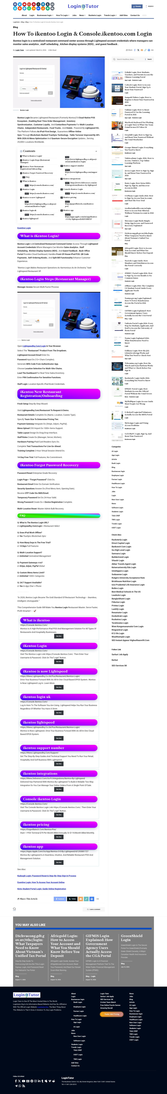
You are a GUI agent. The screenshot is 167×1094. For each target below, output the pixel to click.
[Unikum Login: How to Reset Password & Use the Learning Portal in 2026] (117, 113)
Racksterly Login (119, 539)
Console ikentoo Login (73, 189)
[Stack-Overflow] (43, 8)
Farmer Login (117, 479)
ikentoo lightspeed (30, 219)
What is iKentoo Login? (32, 156)
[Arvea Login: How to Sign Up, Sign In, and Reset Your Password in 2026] (117, 174)
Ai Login (115, 451)
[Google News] (28, 1081)
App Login (128, 80)
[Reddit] (20, 8)
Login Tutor (19, 50)
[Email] (141, 50)
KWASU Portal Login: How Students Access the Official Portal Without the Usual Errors (138, 391)
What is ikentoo (29, 181)
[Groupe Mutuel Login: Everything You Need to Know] (117, 150)
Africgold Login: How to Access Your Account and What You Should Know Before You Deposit (139, 250)
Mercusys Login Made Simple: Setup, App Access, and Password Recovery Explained (139, 223)
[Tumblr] (48, 4)
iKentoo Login (28, 189)
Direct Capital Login (121, 543)
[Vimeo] (15, 8)
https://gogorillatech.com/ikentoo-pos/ (79, 205)
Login (126, 93)
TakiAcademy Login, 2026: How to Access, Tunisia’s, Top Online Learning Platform (139, 160)
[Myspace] (46, 1081)
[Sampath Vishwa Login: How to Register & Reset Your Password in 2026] (117, 100)
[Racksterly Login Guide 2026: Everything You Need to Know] (117, 381)
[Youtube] (24, 4)
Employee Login (118, 475)
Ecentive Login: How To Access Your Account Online (41, 882)
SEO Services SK (119, 665)
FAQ (27, 177)
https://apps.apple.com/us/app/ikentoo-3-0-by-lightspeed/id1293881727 (81, 218)
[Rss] (24, 1086)
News (126, 397)
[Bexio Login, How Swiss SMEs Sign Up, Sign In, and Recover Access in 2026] (117, 186)
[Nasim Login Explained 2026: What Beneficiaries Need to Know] (117, 341)
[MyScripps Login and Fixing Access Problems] (117, 426)
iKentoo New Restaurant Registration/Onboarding (32, 168)
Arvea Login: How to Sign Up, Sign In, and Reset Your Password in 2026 (139, 173)
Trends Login (117, 524)
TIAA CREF (116, 516)
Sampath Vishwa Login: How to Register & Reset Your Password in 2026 (139, 99)
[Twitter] (20, 4)
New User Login (118, 500)
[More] (152, 50)
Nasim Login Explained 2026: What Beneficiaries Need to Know (137, 340)
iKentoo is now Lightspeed (33, 198)
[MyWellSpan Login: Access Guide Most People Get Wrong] (117, 404)
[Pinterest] (34, 4)
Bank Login (116, 463)
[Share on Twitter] (138, 50)
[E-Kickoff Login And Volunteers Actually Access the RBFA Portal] (117, 415)
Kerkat (115, 660)
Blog (15, 27)
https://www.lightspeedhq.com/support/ (81, 173)
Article (114, 459)
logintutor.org (42, 1007)
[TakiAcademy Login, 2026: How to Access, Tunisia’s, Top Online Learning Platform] (117, 161)
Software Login (117, 508)
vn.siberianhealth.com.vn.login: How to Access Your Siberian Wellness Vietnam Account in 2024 (139, 210)
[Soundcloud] (34, 8)
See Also (58, 636)
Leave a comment (95, 909)
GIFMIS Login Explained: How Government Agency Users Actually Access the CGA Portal (138, 313)
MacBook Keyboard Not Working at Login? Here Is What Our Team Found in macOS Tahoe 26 (139, 124)
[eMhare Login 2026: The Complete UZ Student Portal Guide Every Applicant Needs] (117, 289)
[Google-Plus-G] (29, 4)
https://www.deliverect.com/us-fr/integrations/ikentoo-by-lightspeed (81, 184)
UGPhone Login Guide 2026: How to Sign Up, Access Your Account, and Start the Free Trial (139, 198)
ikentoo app (68, 210)
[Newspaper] (52, 4)
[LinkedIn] (39, 1081)
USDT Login (116, 528)
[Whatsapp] (29, 8)
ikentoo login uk (29, 210)
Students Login (137, 80)
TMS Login (116, 520)
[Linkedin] (43, 4)
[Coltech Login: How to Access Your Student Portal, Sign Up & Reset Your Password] (117, 88)
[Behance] (38, 8)
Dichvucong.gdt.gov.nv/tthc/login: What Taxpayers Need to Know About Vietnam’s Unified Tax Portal (30, 946)
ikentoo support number (74, 166)
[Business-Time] (52, 8)
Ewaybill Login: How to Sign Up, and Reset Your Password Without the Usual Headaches (139, 137)
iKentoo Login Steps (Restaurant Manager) (35, 161)
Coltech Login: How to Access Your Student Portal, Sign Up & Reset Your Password (138, 87)
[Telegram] (24, 8)
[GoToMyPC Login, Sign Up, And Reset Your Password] (117, 437)
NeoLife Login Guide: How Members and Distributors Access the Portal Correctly (139, 263)
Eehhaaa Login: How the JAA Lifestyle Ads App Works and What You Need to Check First (138, 353)
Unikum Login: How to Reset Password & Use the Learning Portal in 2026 (137, 112)
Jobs (113, 492)
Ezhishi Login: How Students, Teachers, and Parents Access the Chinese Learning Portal (139, 74)
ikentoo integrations (71, 179)
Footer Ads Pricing (111, 1014)
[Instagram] (38, 4)
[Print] (148, 50)
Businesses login (130, 191)
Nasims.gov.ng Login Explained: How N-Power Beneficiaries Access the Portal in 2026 (138, 300)
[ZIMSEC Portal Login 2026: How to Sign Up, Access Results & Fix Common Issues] (117, 276)
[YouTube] (23, 1081)
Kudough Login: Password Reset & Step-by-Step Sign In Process (46, 876)
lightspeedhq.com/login (34, 346)
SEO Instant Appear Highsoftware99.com (130, 640)
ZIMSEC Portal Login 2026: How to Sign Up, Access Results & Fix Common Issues (138, 275)
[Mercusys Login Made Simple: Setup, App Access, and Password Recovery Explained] (117, 224)
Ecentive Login (24, 228)
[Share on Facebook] (134, 50)
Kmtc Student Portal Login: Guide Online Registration (41, 889)
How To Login (117, 487)
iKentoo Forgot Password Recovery (37, 173)
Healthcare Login (130, 153)
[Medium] (48, 8)
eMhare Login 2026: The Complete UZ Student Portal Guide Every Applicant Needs (139, 288)
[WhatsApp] (20, 1086)
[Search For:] (130, 59)
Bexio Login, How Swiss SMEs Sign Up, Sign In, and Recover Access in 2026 (137, 185)
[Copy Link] (145, 50)
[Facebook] (15, 4)
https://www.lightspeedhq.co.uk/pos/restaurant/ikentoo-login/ (40, 205)
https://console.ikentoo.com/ (41, 185)
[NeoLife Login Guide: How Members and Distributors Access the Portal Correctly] (117, 264)
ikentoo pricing (69, 197)
